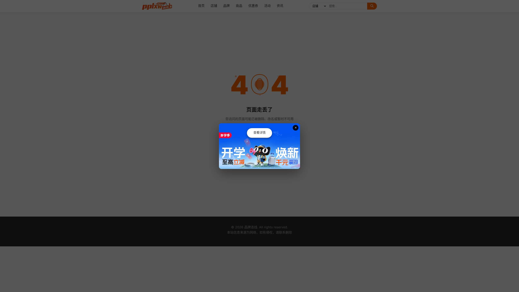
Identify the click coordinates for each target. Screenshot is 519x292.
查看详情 (259, 132)
